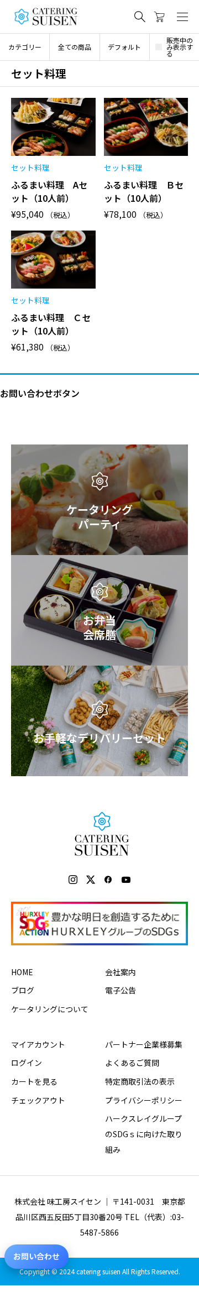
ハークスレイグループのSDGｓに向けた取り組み (143, 1134)
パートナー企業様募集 (143, 1044)
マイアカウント (38, 1044)
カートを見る (34, 1081)
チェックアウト (38, 1100)
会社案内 (120, 971)
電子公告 (120, 990)
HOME (22, 971)
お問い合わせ (36, 1256)
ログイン (26, 1062)
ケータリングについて (49, 1008)
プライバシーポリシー (143, 1100)
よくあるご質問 (132, 1062)
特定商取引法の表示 (140, 1081)
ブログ (22, 990)
